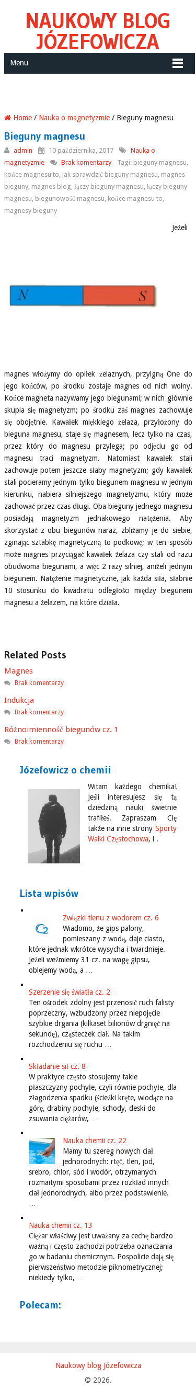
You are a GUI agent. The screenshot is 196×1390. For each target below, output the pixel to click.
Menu (19, 63)
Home (21, 117)
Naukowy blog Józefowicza (98, 31)
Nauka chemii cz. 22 (94, 1140)
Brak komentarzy (86, 162)
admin (23, 150)
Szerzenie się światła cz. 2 (69, 992)
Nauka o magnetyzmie (74, 117)
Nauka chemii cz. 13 (61, 1225)
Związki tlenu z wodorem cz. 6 (111, 918)
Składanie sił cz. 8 (57, 1066)
